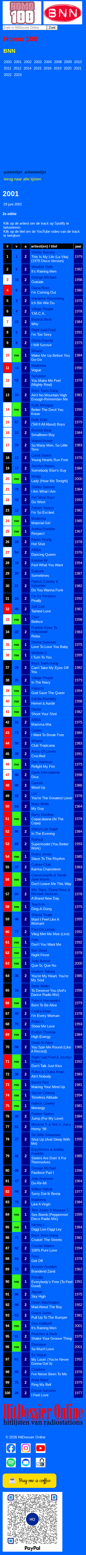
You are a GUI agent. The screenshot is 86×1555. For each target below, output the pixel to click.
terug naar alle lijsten (22, 179)
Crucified (38, 756)
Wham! (37, 351)
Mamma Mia (41, 724)
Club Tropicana (43, 745)
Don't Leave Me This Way (51, 884)
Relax (35, 636)
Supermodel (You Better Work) (50, 846)
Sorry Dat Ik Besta (45, 1194)
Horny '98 (38, 1129)
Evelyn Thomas (43, 1032)
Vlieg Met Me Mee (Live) (50, 934)
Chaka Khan (41, 1011)
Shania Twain (41, 915)
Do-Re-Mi (39, 1183)
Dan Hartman (41, 762)
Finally (36, 601)
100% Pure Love (44, 1250)
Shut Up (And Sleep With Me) (50, 1141)
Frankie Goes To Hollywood (44, 630)
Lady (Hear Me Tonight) (49, 481)
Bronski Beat (41, 319)
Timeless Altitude (44, 1097)
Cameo (37, 783)
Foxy (35, 1256)
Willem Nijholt (41, 1189)
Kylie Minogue (42, 405)
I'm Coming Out (43, 292)
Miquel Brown (42, 441)
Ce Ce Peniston (43, 596)
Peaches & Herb (44, 1334)
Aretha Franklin (43, 529)
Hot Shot (38, 544)
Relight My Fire (43, 766)
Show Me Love (43, 1026)
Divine (36, 709)
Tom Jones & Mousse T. (50, 1210)
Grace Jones (41, 854)
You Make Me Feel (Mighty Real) (46, 382)
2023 (18, 75)
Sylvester (38, 376)
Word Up (38, 787)
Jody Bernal (40, 961)
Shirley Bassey (43, 252)
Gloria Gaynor (42, 340)
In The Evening (43, 833)
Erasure (37, 571)
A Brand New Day (45, 898)
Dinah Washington (45, 1302)
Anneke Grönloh (44, 1267)
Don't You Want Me (46, 944)
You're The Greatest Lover (51, 798)
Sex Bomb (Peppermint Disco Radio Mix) (49, 1217)
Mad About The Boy (46, 1307)
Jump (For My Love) (47, 1118)
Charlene (38, 1369)
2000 (7, 62)
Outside (37, 282)
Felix (35, 940)
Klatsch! (37, 688)
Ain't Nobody (41, 1076)
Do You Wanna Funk (47, 590)
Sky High (38, 1296)
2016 (47, 68)
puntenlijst (13, 172)
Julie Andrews (42, 1179)
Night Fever (40, 955)
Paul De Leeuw (43, 929)
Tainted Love (41, 611)
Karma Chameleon (46, 869)
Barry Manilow (42, 814)
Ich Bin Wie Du (42, 303)
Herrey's (38, 1225)
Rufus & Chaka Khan (47, 1072)
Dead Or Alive (42, 1043)
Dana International (45, 772)
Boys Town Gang (44, 391)
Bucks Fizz (40, 1082)
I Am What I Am (43, 491)
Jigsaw (36, 1292)
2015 (37, 68)
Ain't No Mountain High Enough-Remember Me (49, 397)
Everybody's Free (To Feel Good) (51, 1284)
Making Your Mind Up (48, 1087)
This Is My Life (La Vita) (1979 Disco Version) (49, 259)
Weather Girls (42, 267)
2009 (68, 62)
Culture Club (41, 865)
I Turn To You (41, 657)
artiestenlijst (35, 172)
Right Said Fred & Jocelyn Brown (51, 1059)
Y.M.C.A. (38, 313)
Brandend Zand (43, 1271)
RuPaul (37, 839)
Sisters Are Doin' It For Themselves (48, 1160)
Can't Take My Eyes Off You (50, 670)
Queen (36, 730)
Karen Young (41, 539)
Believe (37, 622)
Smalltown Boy (43, 435)
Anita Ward (39, 1380)
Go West (38, 502)
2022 (7, 75)
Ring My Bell (41, 1384)
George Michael (43, 277)
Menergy (38, 1108)
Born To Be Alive (44, 1005)
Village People (42, 309)
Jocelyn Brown (42, 466)
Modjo (36, 476)
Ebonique (38, 1344)
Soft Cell (37, 607)
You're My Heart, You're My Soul (49, 978)
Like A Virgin (40, 1204)
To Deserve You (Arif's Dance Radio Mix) (48, 992)
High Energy (41, 1037)
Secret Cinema (43, 1093)
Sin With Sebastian (46, 1135)
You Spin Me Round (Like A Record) (51, 1049)
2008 (58, 62)
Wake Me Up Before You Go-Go (50, 357)
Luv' (34, 793)
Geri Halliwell (41, 1323)
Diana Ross (40, 288)
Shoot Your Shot (44, 714)
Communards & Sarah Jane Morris (48, 877)
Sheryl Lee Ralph (44, 829)
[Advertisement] (43, 123)
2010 (78, 62)
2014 (27, 68)
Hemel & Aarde (43, 703)
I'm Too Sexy (41, 334)
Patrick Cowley (43, 1103)
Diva (34, 777)
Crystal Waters (42, 1246)
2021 (77, 68)
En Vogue (38, 1355)
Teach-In (38, 904)
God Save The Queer (48, 693)
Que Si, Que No (43, 965)
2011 (7, 68)
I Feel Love (39, 1395)
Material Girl (40, 523)
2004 (48, 62)
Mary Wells (40, 804)
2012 (17, 68)
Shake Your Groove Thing (51, 1338)
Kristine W (39, 560)
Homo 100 (20, 39)
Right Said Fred (43, 330)
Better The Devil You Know (47, 412)
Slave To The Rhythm (48, 859)
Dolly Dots (39, 420)
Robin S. (38, 1022)
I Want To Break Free (47, 735)
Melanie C (39, 653)
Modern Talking (43, 971)
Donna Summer (43, 642)
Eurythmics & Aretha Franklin (47, 1151)
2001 (18, 62)
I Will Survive (41, 345)
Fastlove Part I (42, 1173)
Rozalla (37, 1277)
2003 (38, 62)
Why (34, 324)
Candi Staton (41, 455)
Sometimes (40, 575)
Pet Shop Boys (43, 497)
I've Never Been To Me (49, 1374)
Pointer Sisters (42, 508)
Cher (35, 617)
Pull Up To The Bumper (49, 1317)
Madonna (38, 365)
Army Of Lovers (43, 751)
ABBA (36, 550)
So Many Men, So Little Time (49, 447)
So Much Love (42, 1349)
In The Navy (40, 682)
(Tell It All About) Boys (48, 424)
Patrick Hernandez (45, 1001)
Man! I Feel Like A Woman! (45, 921)
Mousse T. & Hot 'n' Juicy (51, 1124)
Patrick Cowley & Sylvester (44, 583)
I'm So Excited (42, 512)
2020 (67, 68)
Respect (37, 533)
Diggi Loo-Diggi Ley (46, 1229)
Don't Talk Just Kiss (46, 1066)
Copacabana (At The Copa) (47, 821)
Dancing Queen (43, 554)
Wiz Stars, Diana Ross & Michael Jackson (50, 892)
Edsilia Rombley (44, 699)
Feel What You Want (47, 565)
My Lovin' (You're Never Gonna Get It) (50, 1361)
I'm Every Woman (45, 1016)
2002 (28, 62)
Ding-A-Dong (41, 909)
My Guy (37, 808)
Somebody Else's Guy (48, 470)
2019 (57, 68)
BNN (9, 51)
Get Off (37, 1261)
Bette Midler (40, 986)
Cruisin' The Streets (46, 1240)
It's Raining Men (43, 271)
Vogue (36, 370)
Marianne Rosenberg (47, 298)
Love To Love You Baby (49, 647)
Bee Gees (39, 950)
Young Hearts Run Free (49, 460)
